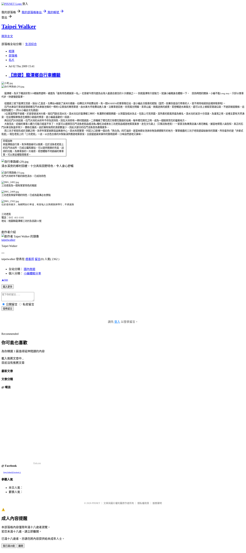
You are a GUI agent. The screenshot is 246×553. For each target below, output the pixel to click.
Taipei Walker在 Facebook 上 (12, 472)
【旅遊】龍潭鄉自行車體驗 (35, 75)
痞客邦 (29, 259)
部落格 (13, 55)
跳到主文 (7, 36)
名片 (11, 59)
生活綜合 (31, 44)
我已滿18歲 (9, 546)
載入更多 (7, 286)
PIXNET (96, 503)
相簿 (11, 51)
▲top (4, 279)
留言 (38, 259)
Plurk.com (37, 463)
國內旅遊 (29, 269)
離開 (20, 546)
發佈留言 (7, 308)
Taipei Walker (18, 26)
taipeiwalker (8, 239)
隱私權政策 (143, 503)
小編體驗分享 (32, 273)
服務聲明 (157, 503)
